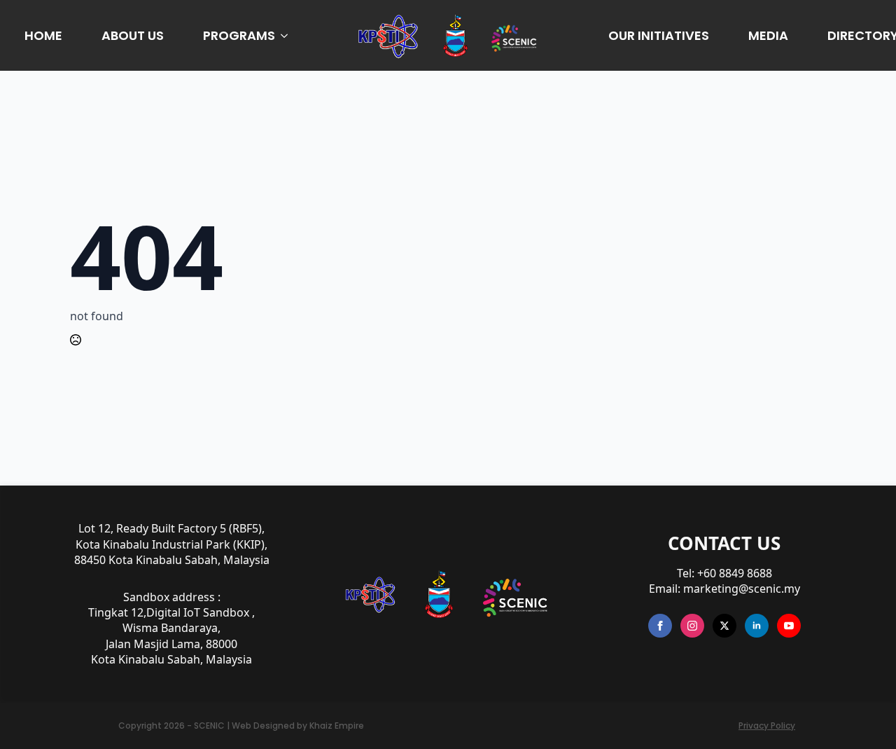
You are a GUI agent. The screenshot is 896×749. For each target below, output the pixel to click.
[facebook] (660, 626)
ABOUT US (133, 35)
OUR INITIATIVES (658, 35)
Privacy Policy (766, 725)
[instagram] (692, 626)
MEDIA (768, 35)
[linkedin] (757, 626)
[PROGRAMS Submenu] (287, 36)
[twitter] (724, 626)
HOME (43, 35)
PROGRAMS (239, 35)
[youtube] (789, 626)
